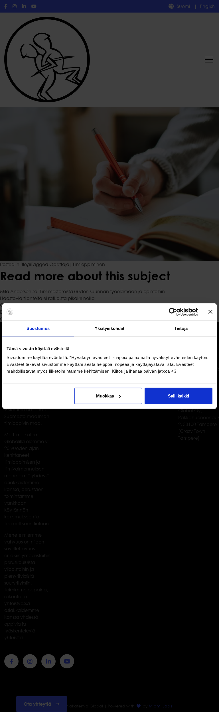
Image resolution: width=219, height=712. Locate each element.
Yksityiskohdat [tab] (109, 328)
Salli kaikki (178, 395)
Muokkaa (105, 395)
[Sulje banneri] (210, 312)
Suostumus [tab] (38, 328)
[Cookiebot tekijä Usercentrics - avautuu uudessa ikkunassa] (173, 311)
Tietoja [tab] (181, 328)
